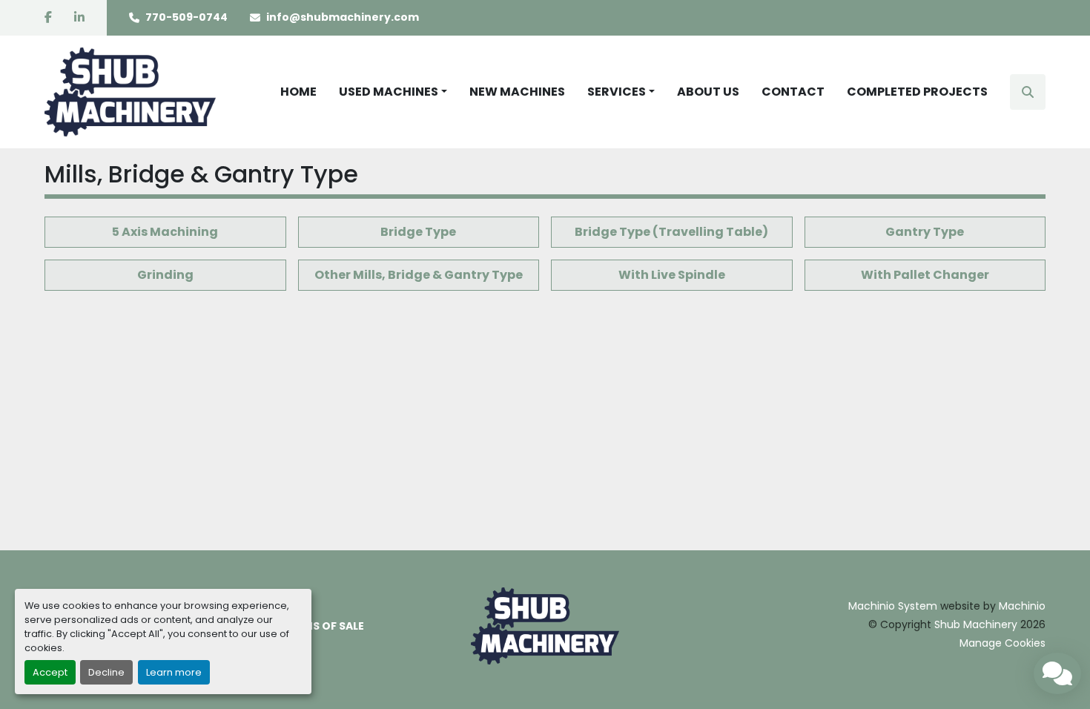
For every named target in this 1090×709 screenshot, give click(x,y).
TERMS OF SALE (323, 626)
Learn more (174, 672)
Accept (50, 672)
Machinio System (892, 605)
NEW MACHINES (517, 91)
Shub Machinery (975, 624)
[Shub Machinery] (545, 625)
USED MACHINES (388, 91)
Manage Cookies (1002, 643)
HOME (298, 91)
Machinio (1022, 605)
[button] (393, 92)
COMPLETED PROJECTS (917, 91)
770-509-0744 (186, 17)
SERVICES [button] (616, 91)
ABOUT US (708, 91)
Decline (106, 672)
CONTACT (793, 91)
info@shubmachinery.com (342, 17)
